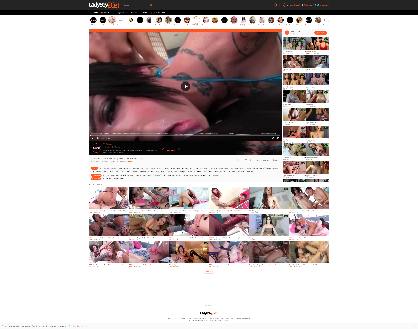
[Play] (185, 86)
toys (231, 168)
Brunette (131, 175)
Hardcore (157, 175)
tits (142, 168)
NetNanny (218, 320)
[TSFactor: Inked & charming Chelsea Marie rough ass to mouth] (229, 254)
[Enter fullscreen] (278, 138)
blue (122, 172)
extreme (98, 172)
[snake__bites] (294, 98)
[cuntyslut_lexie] (294, 81)
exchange (182, 172)
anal (100, 168)
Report (275, 160)
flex (175, 172)
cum (226, 168)
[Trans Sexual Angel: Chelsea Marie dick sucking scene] (309, 200)
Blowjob (123, 175)
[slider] (185, 135)
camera (275, 168)
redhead (248, 168)
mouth (221, 168)
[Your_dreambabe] (317, 116)
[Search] (151, 5)
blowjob (106, 168)
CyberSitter (225, 320)
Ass (112, 175)
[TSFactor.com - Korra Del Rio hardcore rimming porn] (149, 254)
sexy (186, 168)
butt (191, 168)
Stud (191, 175)
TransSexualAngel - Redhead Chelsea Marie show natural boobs (148, 238)
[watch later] (92, 189)
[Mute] (97, 138)
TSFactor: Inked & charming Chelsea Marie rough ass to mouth (228, 265)
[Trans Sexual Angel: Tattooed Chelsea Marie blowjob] (149, 200)
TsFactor (108, 144)
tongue (163, 172)
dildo (196, 168)
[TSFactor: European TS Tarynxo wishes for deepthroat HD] (109, 200)
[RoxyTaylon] (294, 134)
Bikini (117, 175)
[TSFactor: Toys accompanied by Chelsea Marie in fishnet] (189, 227)
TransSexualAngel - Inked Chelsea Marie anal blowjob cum (228, 211)
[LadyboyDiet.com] (104, 5)
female (173, 168)
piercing (255, 168)
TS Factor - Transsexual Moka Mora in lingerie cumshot (107, 265)
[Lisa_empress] (269, 227)
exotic (262, 168)
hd (224, 172)
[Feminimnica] (294, 151)
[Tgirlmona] (317, 98)
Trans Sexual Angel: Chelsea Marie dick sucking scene (306, 211)
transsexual (135, 168)
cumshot (113, 168)
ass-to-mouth (191, 172)
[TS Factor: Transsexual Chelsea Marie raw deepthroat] (229, 227)
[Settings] (273, 138)
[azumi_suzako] (317, 81)
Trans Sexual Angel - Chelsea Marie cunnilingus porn (186, 211)
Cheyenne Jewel (118, 179)
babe (215, 168)
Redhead (171, 175)
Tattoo (197, 175)
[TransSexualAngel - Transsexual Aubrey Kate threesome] (269, 254)
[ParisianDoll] (294, 63)
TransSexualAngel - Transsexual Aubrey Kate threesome (267, 265)
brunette (127, 168)
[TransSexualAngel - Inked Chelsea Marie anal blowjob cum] (229, 200)
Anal (108, 175)
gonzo (127, 172)
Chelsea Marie (106, 179)
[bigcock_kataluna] (317, 169)
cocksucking (203, 168)
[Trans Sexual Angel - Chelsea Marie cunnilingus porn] (189, 200)
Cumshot (138, 175)
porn (236, 168)
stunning (110, 172)
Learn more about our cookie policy (238, 318)
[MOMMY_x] (189, 254)
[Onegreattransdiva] (317, 151)
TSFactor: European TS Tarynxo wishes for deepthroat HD (107, 211)
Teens (203, 175)
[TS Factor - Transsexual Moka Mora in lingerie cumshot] (109, 254)
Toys (208, 175)
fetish (120, 168)
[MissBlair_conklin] (269, 200)
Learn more (82, 326)
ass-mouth (241, 172)
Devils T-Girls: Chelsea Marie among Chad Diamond (305, 265)
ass (147, 168)
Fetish (150, 175)
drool (199, 172)
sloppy (157, 172)
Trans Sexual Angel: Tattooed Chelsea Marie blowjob (146, 211)
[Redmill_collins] (317, 45)
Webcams (215, 175)
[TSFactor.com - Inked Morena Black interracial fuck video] (109, 227)
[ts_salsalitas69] (294, 45)
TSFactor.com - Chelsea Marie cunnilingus (302, 238)
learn (204, 172)
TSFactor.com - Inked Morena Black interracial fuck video (107, 238)
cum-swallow (232, 172)
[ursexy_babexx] (294, 116)
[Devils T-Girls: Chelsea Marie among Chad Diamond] (309, 254)
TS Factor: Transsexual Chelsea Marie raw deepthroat (226, 238)
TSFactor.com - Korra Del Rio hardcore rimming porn (146, 265)
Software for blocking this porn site (200, 320)
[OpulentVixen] (317, 63)
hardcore (160, 168)
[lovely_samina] (317, 134)
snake (210, 172)
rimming (180, 168)
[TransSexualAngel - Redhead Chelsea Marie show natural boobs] (149, 227)
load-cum (250, 172)
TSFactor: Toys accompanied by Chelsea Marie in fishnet (187, 238)
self (105, 172)
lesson (170, 172)
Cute (144, 175)
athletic (150, 172)
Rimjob (164, 175)
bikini (242, 168)
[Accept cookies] (414, 326)
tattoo (167, 168)
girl (211, 168)
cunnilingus (142, 172)
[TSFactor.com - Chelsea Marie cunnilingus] (309, 227)
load (116, 172)
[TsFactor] (96, 148)
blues (216, 172)
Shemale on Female (182, 175)
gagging (268, 168)
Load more (209, 271)
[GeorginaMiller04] (294, 169)
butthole (134, 172)
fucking (152, 168)
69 (221, 172)
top (93, 172)
